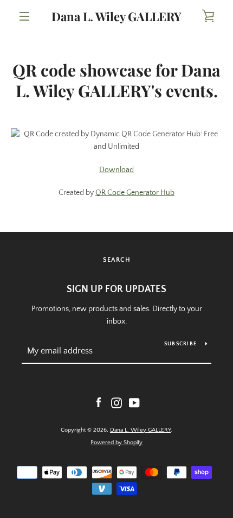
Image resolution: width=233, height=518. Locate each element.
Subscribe (180, 344)
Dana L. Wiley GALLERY (116, 16)
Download (116, 170)
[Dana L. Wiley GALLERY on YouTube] (134, 402)
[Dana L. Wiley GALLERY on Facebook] (98, 402)
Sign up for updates (116, 289)
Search (117, 259)
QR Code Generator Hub (134, 192)
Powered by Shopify (116, 442)
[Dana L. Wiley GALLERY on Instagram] (116, 402)
